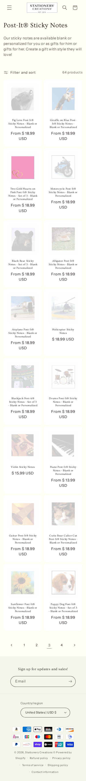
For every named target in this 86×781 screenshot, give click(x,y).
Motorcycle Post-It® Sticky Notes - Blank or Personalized (63, 192)
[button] (9, 8)
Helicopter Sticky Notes (63, 331)
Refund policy (39, 758)
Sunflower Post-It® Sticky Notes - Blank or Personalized (22, 608)
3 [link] (49, 645)
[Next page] (74, 645)
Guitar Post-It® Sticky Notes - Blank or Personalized (23, 539)
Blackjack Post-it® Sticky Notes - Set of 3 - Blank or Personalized (22, 402)
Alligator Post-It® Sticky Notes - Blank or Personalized (63, 264)
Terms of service (33, 765)
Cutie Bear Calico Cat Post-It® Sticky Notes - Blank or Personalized (63, 539)
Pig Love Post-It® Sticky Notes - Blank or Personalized (22, 124)
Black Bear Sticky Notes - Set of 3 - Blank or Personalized (22, 264)
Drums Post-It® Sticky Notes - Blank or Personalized (63, 402)
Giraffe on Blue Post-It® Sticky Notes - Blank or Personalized (63, 124)
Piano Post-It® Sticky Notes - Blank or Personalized (63, 470)
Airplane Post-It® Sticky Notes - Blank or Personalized (22, 333)
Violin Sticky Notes (23, 467)
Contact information (45, 772)
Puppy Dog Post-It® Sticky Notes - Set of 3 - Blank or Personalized (63, 608)
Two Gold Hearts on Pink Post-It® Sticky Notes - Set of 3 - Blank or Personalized (22, 194)
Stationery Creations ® (40, 752)
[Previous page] (12, 645)
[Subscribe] (70, 681)
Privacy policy (61, 758)
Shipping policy (58, 765)
